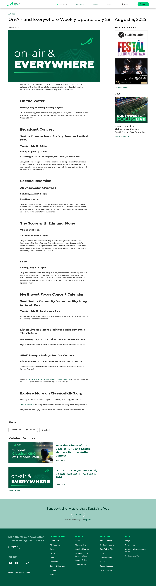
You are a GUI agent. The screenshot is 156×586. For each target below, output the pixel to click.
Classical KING (57, 536)
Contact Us (130, 545)
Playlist (95, 4)
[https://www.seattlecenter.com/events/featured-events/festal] (131, 43)
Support (87, 520)
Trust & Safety (106, 570)
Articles (11, 14)
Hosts (52, 553)
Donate (143, 4)
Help (127, 536)
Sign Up (14, 547)
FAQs (127, 541)
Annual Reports (106, 541)
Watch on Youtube (122, 136)
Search (126, 4)
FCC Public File (106, 549)
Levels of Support (82, 549)
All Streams (80, 4)
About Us (105, 536)
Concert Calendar (57, 566)
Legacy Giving (81, 560)
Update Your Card (133, 556)
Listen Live (62, 5)
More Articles (14, 491)
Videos (53, 575)
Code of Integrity (107, 545)
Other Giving (80, 564)
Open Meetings (106, 558)
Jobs (102, 553)
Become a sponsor (122, 87)
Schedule (54, 562)
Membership (80, 545)
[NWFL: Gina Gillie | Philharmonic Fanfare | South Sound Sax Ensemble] (131, 110)
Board (102, 562)
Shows (53, 570)
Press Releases (106, 566)
